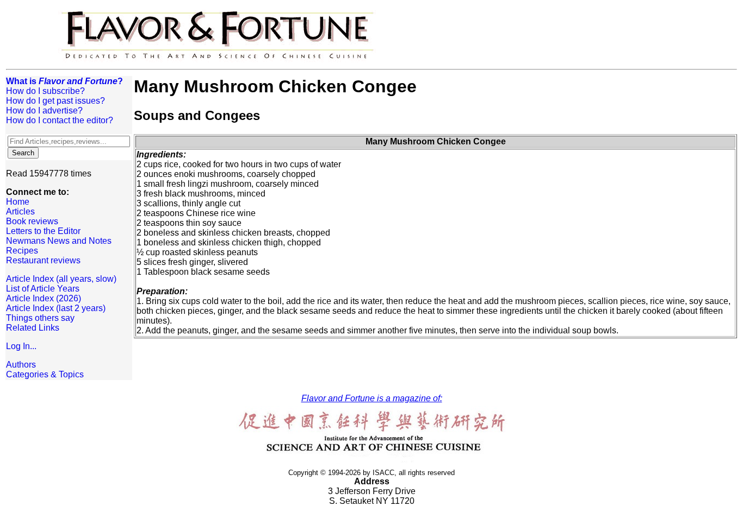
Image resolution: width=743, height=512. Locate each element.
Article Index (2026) (43, 298)
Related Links (32, 327)
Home (17, 201)
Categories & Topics (45, 374)
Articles (20, 211)
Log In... (21, 346)
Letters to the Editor (43, 231)
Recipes (22, 250)
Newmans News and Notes (59, 240)
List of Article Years (42, 288)
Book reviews (32, 221)
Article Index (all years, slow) (61, 278)
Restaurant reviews (43, 260)
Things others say (40, 318)
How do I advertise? (44, 110)
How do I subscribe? (45, 91)
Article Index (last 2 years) (56, 308)
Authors (21, 364)
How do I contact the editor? (59, 120)
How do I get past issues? (55, 100)
